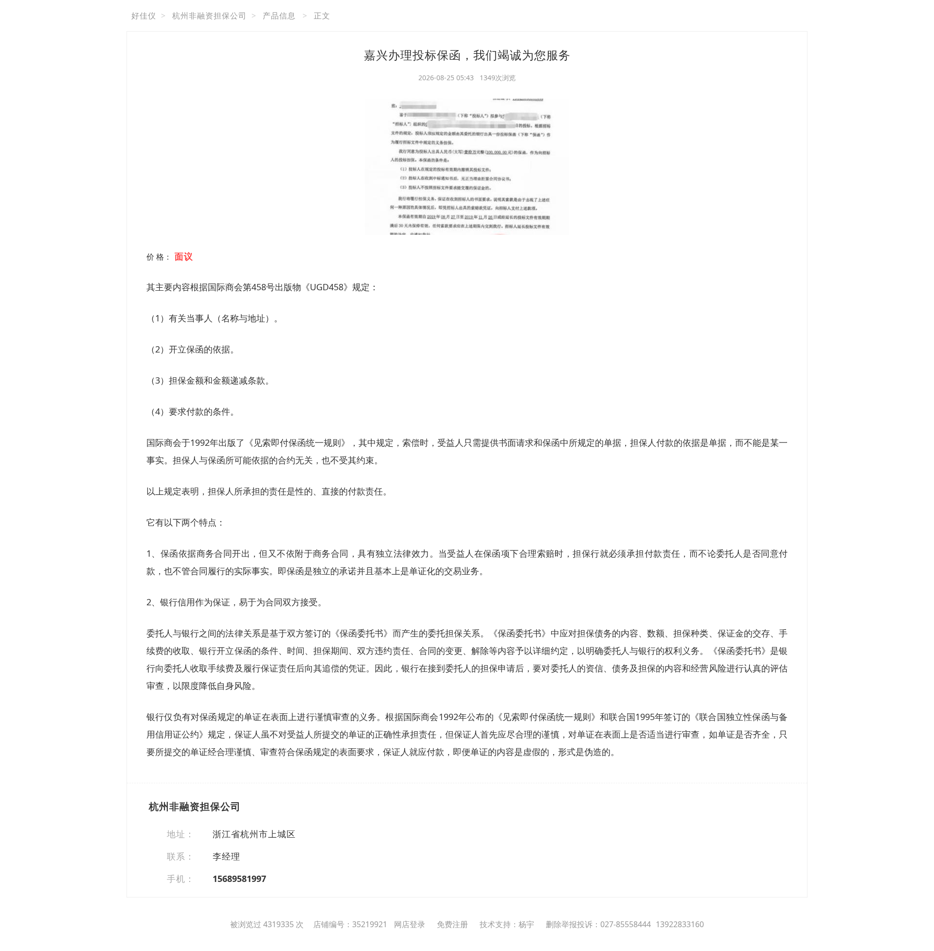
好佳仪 (143, 15)
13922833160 (680, 924)
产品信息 (279, 15)
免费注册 (452, 924)
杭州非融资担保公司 (209, 15)
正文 (322, 15)
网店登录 (409, 924)
